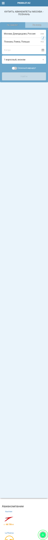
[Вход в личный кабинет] (44, 3)
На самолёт (12, 25)
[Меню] (3, 3)
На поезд (36, 25)
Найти (24, 76)
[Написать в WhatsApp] (43, 535)
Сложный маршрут (27, 68)
